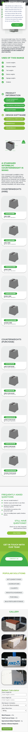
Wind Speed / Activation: (8, 703)
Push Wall (14, 597)
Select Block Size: (7, 708)
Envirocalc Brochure (14, 119)
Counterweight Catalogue (12, 100)
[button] (10, 500)
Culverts (14, 588)
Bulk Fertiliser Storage (14, 601)
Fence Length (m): (7, 692)
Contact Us (14, 559)
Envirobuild (10, 128)
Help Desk (16, 533)
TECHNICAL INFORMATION (15, 105)
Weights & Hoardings (14, 592)
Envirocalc (10, 123)
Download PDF (7, 728)
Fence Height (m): (6, 697)
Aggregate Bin (14, 584)
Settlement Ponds (14, 579)
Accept (17, 24)
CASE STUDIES (11, 110)
